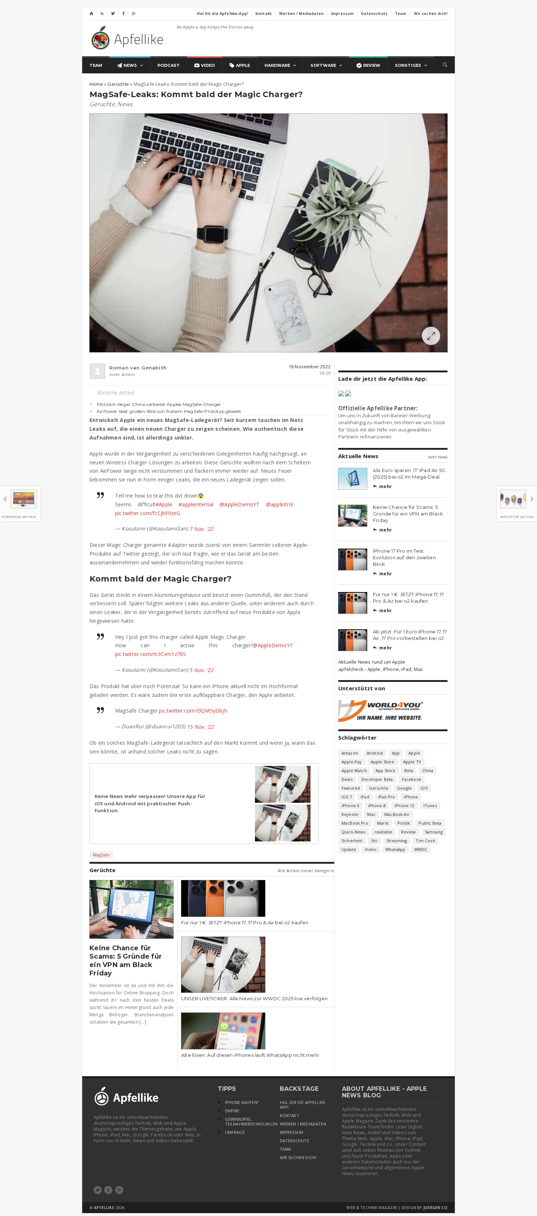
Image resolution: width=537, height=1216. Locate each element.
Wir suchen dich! (298, 1157)
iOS (423, 788)
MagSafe (101, 855)
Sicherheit (352, 840)
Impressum (292, 1132)
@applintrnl (279, 504)
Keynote (350, 814)
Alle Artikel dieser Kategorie (306, 870)
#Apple (164, 504)
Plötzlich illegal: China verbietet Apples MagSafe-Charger (159, 404)
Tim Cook (425, 840)
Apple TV (412, 761)
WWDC (420, 849)
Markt (383, 823)
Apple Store (383, 761)
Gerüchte (102, 104)
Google (404, 788)
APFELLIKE (104, 1207)
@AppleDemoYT (240, 504)
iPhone (411, 796)
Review (408, 832)
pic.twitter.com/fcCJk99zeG (147, 513)
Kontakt (289, 1115)
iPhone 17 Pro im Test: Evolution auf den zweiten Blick (404, 557)
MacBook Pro (355, 823)
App (396, 753)
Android (375, 753)
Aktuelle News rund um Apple (371, 662)
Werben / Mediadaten (303, 1124)
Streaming (396, 840)
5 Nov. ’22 (201, 670)
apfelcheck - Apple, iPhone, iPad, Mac (380, 669)
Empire (232, 1110)
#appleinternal (196, 504)
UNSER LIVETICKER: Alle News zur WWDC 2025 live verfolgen (254, 998)
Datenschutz (294, 1140)
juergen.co (435, 1207)
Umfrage (235, 1132)
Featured (351, 788)
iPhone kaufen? (242, 1102)
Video (371, 849)
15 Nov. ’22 (200, 726)
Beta (409, 770)
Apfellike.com (129, 37)
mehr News (438, 457)
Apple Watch (354, 770)
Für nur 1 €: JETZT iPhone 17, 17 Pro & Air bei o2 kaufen (244, 922)
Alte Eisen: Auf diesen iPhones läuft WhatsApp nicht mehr (250, 1055)
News (124, 104)
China (428, 770)
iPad (365, 796)
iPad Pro (386, 796)
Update (349, 849)
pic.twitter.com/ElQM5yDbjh (193, 710)
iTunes (430, 805)
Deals (347, 779)
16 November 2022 (310, 366)
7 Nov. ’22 (201, 528)
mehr (382, 486)
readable (383, 832)
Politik (403, 823)
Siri (374, 840)
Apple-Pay (352, 761)
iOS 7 (347, 796)
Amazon (350, 753)
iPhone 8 (377, 805)
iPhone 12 (405, 805)
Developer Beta (377, 779)
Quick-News (354, 832)
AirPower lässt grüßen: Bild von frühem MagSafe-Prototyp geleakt (169, 411)
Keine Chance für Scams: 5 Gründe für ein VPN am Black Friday (126, 960)
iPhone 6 (350, 805)
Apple (414, 753)
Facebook (411, 779)
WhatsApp (395, 849)
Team (285, 1149)
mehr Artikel (122, 374)
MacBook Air (397, 814)
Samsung (434, 832)
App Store (386, 770)
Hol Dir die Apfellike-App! (303, 1105)
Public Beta (430, 823)
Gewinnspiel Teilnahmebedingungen (245, 1122)
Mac (371, 814)
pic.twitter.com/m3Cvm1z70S (150, 654)
